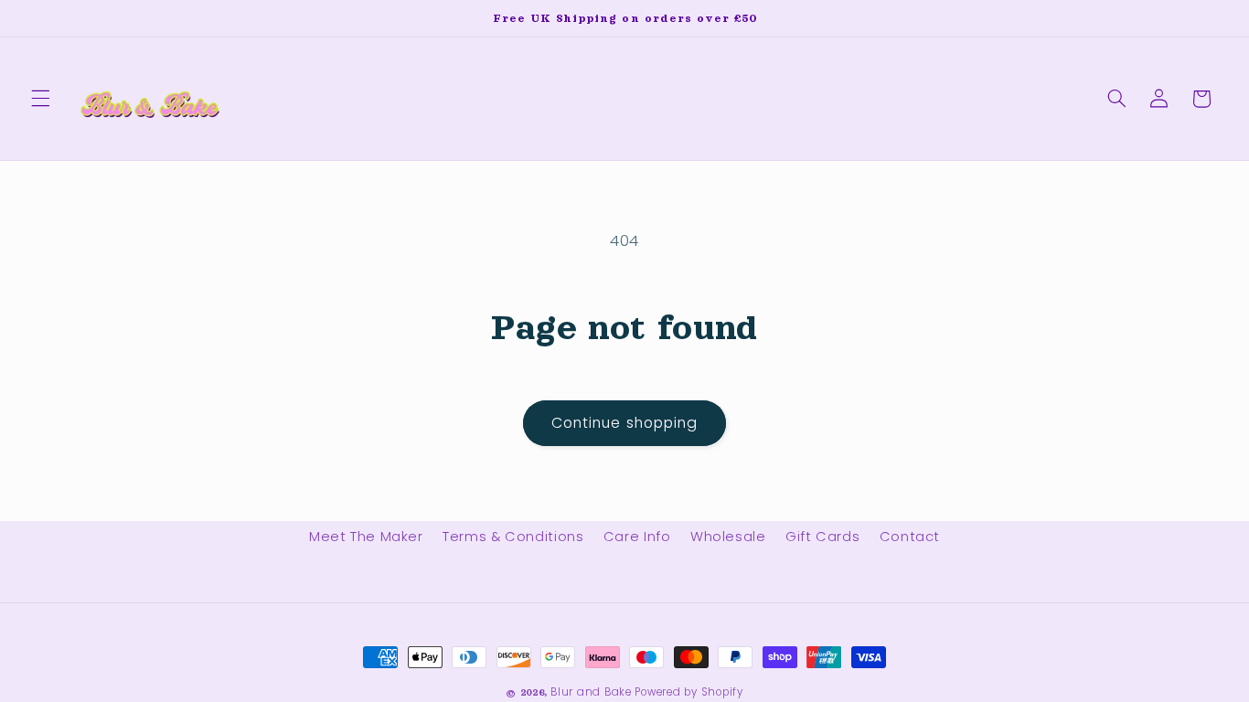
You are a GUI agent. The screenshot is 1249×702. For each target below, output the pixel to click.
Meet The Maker (366, 536)
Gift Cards (822, 536)
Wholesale (728, 536)
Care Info (637, 536)
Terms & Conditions (513, 536)
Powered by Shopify (688, 692)
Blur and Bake (591, 692)
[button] (40, 99)
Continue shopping (624, 422)
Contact (910, 536)
